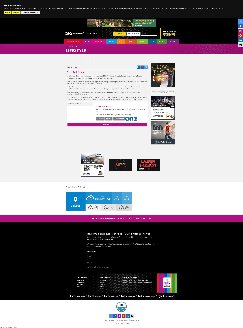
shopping (142, 41)
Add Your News (127, 281)
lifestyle (87, 41)
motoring (173, 41)
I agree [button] (7, 12)
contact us (80, 281)
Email (110, 119)
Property (162, 41)
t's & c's (116, 323)
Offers (102, 287)
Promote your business (141, 281)
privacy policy (125, 323)
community (130, 41)
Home (70, 59)
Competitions (104, 281)
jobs (120, 41)
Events (102, 283)
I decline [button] (16, 12)
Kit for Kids (88, 59)
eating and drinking (73, 41)
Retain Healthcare (103, 106)
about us (80, 285)
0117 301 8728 (120, 119)
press (78, 287)
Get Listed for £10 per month (143, 283)
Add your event (127, 283)
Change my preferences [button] (30, 12)
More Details (107, 124)
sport (152, 41)
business (111, 41)
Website (101, 119)
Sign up (102, 289)
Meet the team (81, 283)
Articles (102, 285)
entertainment (99, 41)
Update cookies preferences (8, 327)
